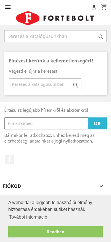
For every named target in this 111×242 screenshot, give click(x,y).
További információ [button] (28, 217)
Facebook (9, 159)
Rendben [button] (55, 231)
